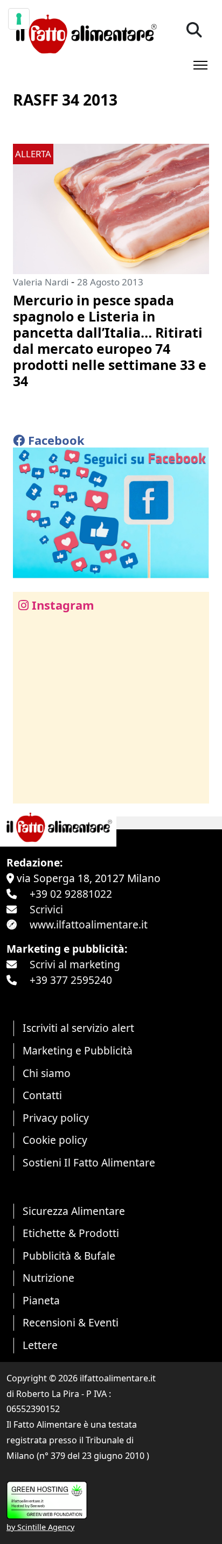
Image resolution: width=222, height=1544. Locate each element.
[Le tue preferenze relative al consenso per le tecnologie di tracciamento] (19, 19)
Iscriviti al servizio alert (78, 1028)
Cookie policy (55, 1140)
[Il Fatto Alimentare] (85, 32)
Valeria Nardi (40, 282)
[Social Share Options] (28, 789)
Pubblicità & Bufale (69, 1255)
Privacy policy (56, 1117)
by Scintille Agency (40, 1527)
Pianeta (41, 1300)
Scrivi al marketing (75, 964)
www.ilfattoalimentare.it (89, 924)
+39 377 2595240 (71, 980)
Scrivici (46, 909)
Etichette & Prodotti (71, 1233)
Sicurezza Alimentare (74, 1211)
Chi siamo (47, 1073)
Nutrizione (48, 1277)
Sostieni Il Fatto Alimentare (89, 1162)
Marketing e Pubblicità (78, 1050)
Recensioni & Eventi (71, 1322)
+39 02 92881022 (71, 893)
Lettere (40, 1345)
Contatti (42, 1095)
